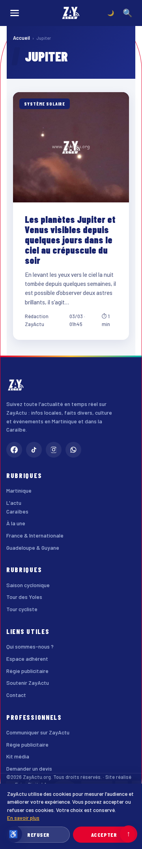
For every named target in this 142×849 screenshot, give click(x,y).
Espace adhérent (27, 658)
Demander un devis (29, 768)
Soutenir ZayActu (27, 682)
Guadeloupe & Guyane (32, 547)
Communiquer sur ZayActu (37, 732)
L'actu (13, 502)
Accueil (21, 38)
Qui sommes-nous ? (30, 646)
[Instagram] (54, 450)
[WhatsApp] (73, 450)
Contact (16, 694)
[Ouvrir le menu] (14, 13)
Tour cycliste (21, 609)
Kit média (17, 756)
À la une (15, 523)
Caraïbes (17, 511)
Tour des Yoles (24, 596)
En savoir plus (23, 817)
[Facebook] (14, 450)
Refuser (38, 834)
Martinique (19, 490)
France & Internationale (35, 535)
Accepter (104, 834)
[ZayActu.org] (71, 13)
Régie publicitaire (27, 670)
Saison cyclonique (28, 585)
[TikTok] (34, 450)
